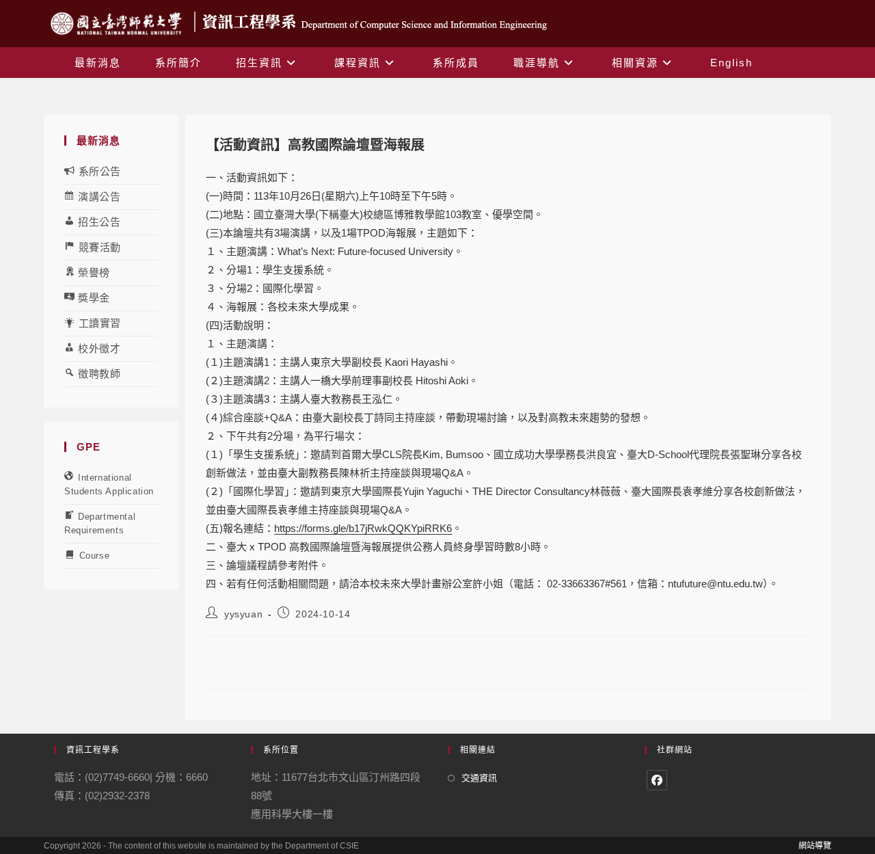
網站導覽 (814, 846)
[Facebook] (657, 780)
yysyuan (243, 614)
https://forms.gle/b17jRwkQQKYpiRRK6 (363, 528)
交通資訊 (479, 778)
